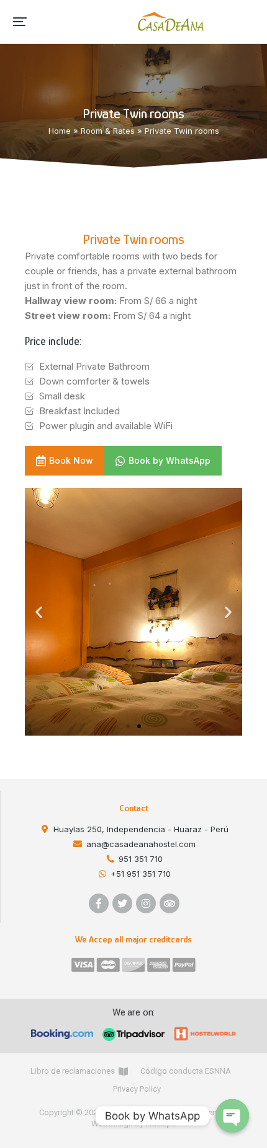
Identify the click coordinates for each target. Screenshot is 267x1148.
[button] (19, 21)
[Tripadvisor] (169, 903)
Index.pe (160, 1123)
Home (59, 131)
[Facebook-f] (99, 903)
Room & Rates (108, 131)
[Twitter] (122, 903)
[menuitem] (79, 1071)
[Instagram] (146, 903)
